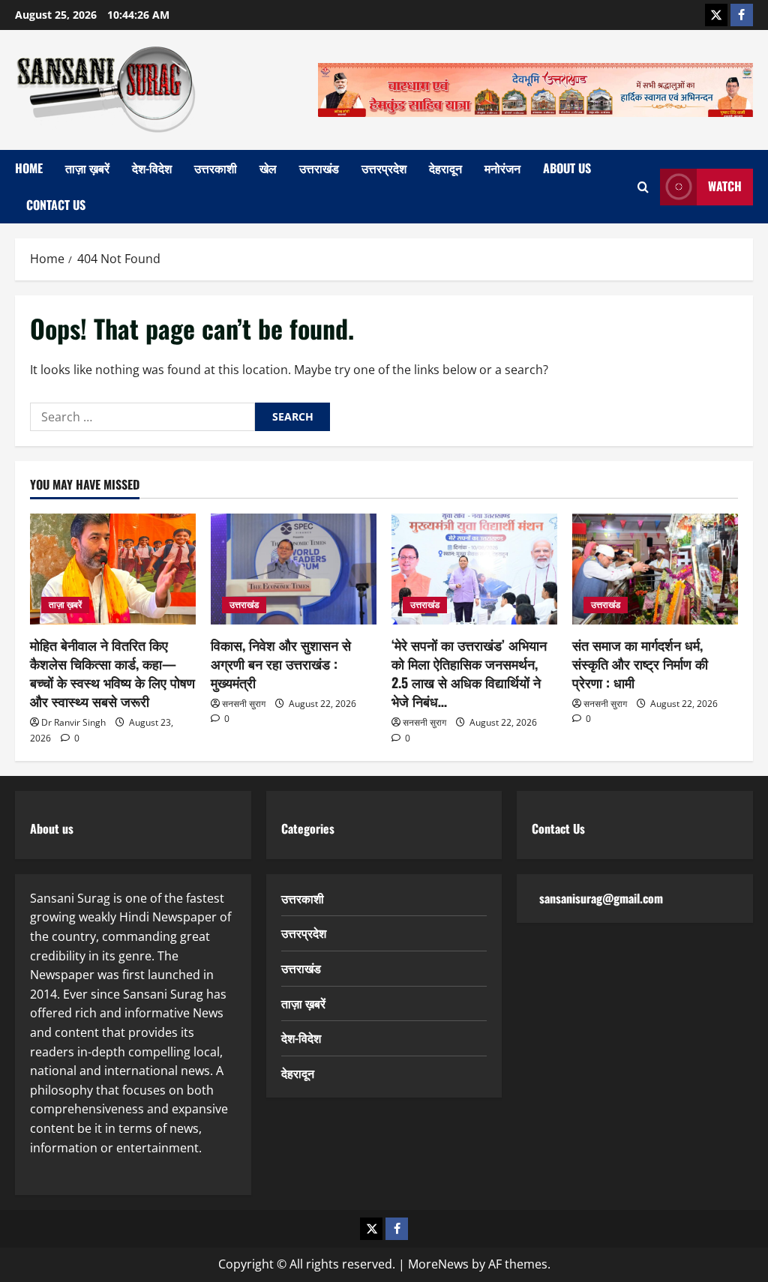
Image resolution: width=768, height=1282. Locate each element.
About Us (567, 168)
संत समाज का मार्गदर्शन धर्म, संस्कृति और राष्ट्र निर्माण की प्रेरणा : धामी (640, 663)
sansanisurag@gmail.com (601, 898)
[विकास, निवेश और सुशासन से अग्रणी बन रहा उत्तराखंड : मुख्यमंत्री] (293, 569)
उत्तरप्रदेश (384, 168)
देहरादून (445, 168)
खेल (268, 168)
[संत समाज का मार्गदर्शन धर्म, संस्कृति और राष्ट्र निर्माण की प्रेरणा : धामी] (655, 569)
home (29, 168)
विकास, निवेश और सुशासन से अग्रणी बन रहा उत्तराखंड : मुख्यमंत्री (281, 663)
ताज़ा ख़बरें (87, 168)
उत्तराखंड (319, 168)
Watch (725, 186)
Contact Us (56, 205)
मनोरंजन (502, 168)
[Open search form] (643, 187)
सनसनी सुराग (244, 703)
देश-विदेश (152, 168)
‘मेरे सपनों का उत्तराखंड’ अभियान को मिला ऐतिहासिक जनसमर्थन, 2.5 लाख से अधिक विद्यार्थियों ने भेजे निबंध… (469, 673)
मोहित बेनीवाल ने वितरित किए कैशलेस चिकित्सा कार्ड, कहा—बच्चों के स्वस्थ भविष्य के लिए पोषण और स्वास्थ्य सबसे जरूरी (112, 673)
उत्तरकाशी (215, 168)
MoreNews (438, 1264)
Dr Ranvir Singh (73, 722)
